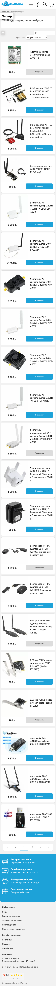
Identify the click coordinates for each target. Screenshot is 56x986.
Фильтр (7, 16)
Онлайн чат (7, 948)
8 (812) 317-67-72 (10, 967)
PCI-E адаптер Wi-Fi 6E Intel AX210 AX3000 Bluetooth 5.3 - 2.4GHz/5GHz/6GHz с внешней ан (41, 131)
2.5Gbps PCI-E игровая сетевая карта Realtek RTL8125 (41, 703)
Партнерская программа (14, 929)
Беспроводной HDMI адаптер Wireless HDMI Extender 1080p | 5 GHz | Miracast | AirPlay (41, 626)
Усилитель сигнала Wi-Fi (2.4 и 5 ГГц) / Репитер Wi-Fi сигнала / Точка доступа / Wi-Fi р (41, 474)
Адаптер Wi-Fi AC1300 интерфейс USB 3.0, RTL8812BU (41, 817)
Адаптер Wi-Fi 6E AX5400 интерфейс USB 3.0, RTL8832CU (40, 779)
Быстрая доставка (21, 859)
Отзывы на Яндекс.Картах (14, 983)
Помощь (6, 944)
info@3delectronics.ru (28, 967)
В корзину (39, 110)
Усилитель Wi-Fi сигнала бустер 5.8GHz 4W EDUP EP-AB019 (41, 398)
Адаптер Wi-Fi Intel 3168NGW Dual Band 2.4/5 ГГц (40, 55)
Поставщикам (9, 925)
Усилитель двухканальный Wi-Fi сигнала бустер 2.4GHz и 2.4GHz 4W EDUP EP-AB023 (41, 436)
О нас (4, 912)
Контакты (7, 940)
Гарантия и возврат (11, 916)
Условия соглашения (12, 920)
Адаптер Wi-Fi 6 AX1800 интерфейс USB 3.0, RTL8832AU (40, 741)
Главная (5, 12)
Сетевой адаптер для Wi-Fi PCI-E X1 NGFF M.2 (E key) (41, 169)
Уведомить (39, 72)
